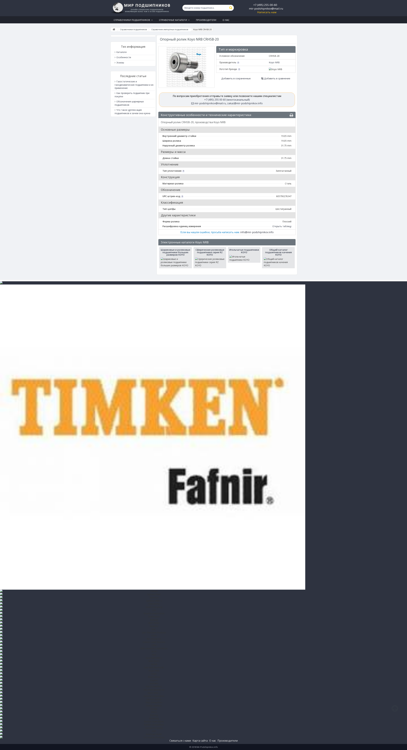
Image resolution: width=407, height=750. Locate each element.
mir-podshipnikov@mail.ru (266, 8)
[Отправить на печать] (291, 115)
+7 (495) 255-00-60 (265, 5)
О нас (212, 740)
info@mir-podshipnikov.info (257, 232)
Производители (227, 740)
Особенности (123, 57)
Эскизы (120, 62)
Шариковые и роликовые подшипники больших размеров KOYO (175, 252)
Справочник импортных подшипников (169, 29)
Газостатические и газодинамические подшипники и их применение (134, 84)
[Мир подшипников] (140, 8)
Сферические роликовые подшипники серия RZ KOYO (210, 252)
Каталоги (121, 52)
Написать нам (266, 12)
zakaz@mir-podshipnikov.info (245, 103)
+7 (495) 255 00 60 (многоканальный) (227, 99)
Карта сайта (200, 740)
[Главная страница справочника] (114, 29)
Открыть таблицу (281, 226)
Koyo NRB (274, 62)
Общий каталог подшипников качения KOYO (278, 252)
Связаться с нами (180, 740)
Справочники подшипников (133, 29)
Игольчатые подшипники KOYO (244, 251)
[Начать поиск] (231, 8)
